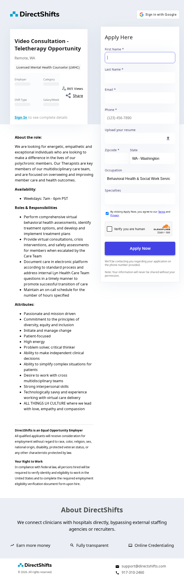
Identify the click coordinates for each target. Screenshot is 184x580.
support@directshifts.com (144, 566)
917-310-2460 (133, 572)
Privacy (114, 215)
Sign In (21, 117)
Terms (161, 211)
